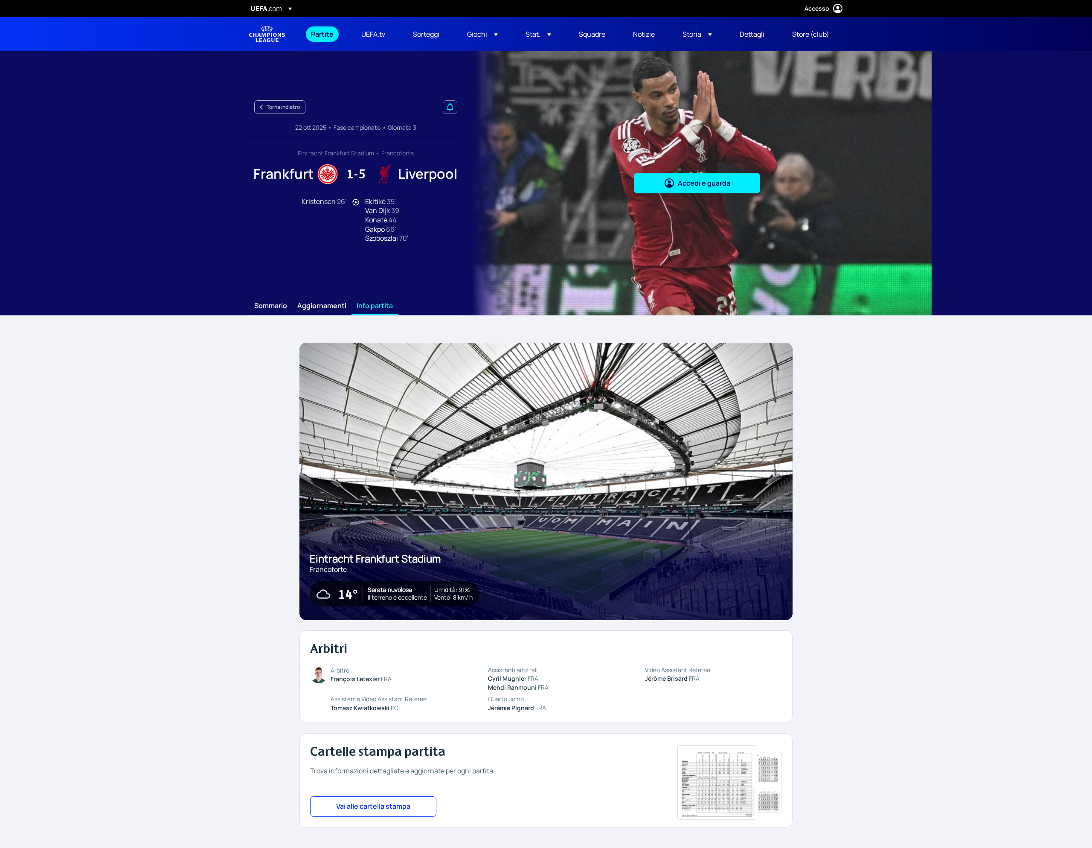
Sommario (270, 306)
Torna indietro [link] (283, 107)
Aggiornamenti (321, 306)
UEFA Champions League (267, 34)
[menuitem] (325, 34)
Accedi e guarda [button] (704, 183)
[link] (322, 34)
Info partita (375, 306)
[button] (482, 34)
